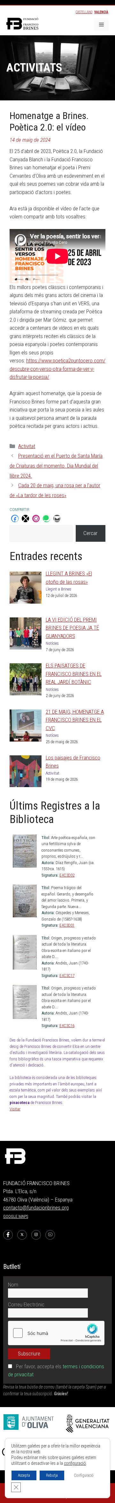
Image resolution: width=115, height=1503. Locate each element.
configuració (75, 1463)
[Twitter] (22, 1235)
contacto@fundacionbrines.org (36, 1207)
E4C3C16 (66, 1025)
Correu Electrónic (26, 1304)
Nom (13, 1284)
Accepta (24, 1475)
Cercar (90, 533)
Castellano (84, 12)
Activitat (26, 446)
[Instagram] (36, 1235)
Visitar (15, 1109)
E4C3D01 (66, 925)
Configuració (84, 1475)
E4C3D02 (66, 875)
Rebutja (52, 1475)
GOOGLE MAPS (15, 1216)
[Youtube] (50, 1235)
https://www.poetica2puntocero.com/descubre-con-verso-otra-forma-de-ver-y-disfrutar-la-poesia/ (57, 368)
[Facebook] (8, 1235)
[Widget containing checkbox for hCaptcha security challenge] (56, 1333)
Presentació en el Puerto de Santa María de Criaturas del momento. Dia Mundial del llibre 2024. (56, 466)
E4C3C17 (66, 975)
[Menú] (101, 24)
